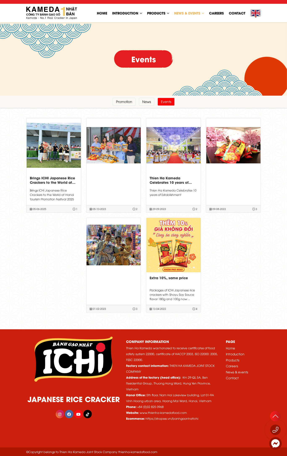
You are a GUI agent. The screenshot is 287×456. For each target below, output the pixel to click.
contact (237, 12)
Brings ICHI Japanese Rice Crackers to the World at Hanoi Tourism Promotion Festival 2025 (52, 184)
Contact (232, 378)
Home (230, 348)
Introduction (125, 12)
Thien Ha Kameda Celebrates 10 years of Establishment (169, 182)
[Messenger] (275, 443)
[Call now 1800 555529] (275, 430)
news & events (187, 12)
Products (156, 12)
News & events (237, 372)
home (102, 12)
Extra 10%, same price (169, 277)
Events (166, 101)
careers (216, 12)
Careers (232, 366)
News (146, 101)
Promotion (124, 101)
